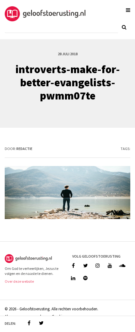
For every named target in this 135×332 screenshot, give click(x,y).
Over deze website (19, 281)
